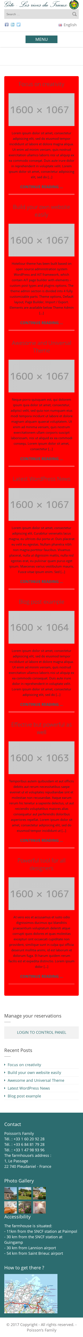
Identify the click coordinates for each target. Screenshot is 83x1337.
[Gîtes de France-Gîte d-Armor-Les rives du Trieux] (41, 4)
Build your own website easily (41, 210)
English (70, 24)
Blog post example (41, 601)
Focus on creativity (41, 84)
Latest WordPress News (41, 479)
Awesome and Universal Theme (41, 346)
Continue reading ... (41, 186)
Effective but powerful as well (41, 728)
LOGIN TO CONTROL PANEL (41, 1032)
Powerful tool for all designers (41, 864)
